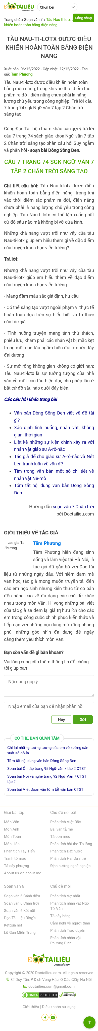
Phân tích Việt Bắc (65, 822)
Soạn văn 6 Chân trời (21, 903)
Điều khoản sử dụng (58, 1007)
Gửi (83, 719)
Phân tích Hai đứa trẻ (68, 858)
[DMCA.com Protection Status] (40, 996)
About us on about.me (22, 873)
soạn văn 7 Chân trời (73, 506)
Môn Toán (12, 836)
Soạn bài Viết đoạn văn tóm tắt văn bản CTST (45, 789)
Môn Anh (11, 829)
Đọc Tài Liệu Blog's (20, 918)
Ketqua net (13, 925)
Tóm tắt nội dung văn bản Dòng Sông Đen (41, 761)
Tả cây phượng (16, 866)
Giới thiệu (31, 1007)
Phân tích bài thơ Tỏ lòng (71, 844)
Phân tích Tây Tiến (19, 851)
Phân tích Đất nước (66, 851)
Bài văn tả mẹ (61, 829)
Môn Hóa (12, 844)
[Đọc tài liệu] (44, 1017)
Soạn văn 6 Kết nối (19, 910)
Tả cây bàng (60, 916)
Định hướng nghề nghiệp (70, 866)
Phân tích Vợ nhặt (65, 896)
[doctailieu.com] (49, 960)
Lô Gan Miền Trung (19, 932)
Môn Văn (11, 822)
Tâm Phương (47, 543)
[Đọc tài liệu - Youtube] (53, 1017)
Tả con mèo (60, 836)
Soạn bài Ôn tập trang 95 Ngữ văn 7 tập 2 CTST (46, 768)
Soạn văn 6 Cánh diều (22, 896)
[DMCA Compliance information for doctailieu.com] (67, 996)
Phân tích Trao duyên (67, 930)
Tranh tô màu (15, 858)
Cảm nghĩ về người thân (70, 923)
